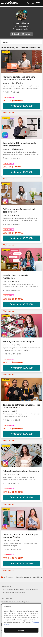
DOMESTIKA (11, 3)
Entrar (38, 3)
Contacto (12, 602)
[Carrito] (33, 3)
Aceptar (21, 630)
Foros (22, 589)
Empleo (16, 589)
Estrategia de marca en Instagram (19, 341)
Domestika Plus (20, 592)
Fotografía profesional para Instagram (21, 471)
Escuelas (35, 589)
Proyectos (10, 589)
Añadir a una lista (8, 113)
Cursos (3, 589)
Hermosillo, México (22, 29)
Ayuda (28, 602)
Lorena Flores (21, 23)
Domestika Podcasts (7, 592)
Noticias (18, 602)
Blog (23, 602)
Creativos (9, 577)
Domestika (4, 602)
